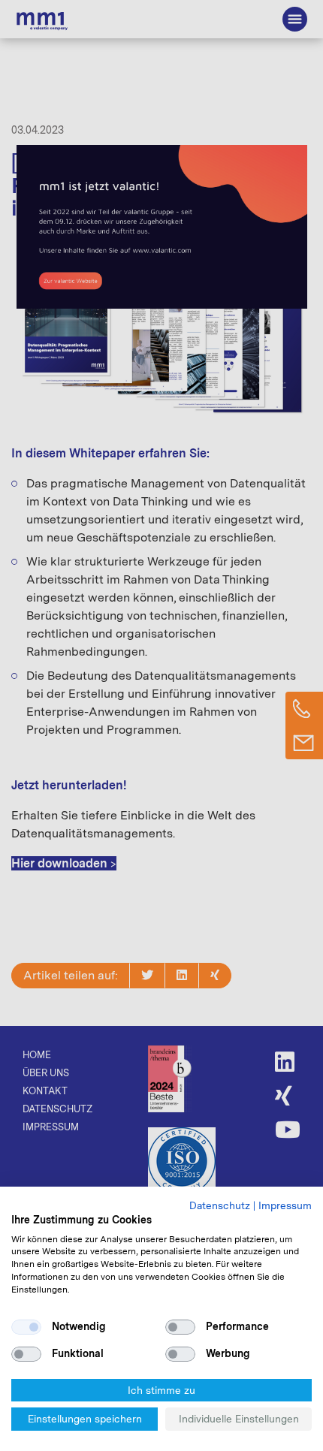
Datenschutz (219, 1205)
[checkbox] (26, 1327)
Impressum (285, 1205)
